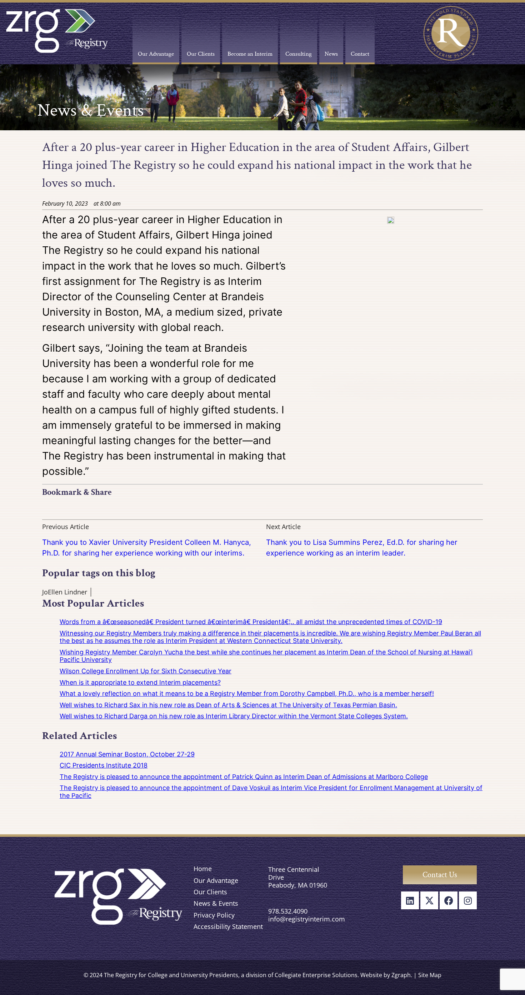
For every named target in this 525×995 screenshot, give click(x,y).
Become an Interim (250, 54)
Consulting (298, 54)
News (331, 54)
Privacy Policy (214, 915)
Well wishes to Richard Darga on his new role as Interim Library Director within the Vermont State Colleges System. (234, 716)
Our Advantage (156, 54)
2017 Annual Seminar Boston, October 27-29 (127, 754)
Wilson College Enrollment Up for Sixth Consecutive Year (145, 671)
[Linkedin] (410, 900)
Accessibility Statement (228, 926)
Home (203, 868)
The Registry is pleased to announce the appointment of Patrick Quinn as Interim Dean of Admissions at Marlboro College (244, 776)
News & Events (216, 903)
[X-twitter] (429, 900)
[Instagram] (468, 900)
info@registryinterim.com (306, 919)
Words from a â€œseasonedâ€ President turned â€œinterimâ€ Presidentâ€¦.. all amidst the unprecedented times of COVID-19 (251, 621)
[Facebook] (449, 900)
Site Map (429, 975)
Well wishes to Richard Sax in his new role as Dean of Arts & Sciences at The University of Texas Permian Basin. (228, 705)
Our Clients (201, 54)
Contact (360, 54)
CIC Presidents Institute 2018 (104, 765)
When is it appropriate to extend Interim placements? (140, 682)
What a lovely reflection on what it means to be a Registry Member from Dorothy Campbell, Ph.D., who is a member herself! (247, 693)
